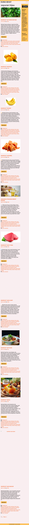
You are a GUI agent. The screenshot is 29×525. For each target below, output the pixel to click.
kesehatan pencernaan (8, 91)
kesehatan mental (13, 177)
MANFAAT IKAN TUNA (7, 245)
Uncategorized (4, 86)
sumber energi (11, 44)
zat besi (2, 45)
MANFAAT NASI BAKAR (7, 486)
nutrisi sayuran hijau (4, 43)
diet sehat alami (4, 41)
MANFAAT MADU (5, 400)
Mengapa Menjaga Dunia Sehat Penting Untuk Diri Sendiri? (24, 14)
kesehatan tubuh (15, 91)
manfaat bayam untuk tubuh (14, 42)
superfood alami (17, 44)
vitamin (4, 93)
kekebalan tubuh (8, 88)
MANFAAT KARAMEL (6, 155)
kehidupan (3, 88)
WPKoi (19, 524)
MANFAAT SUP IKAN (6, 347)
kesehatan (13, 88)
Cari (26, 6)
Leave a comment (5, 46)
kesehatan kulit (6, 131)
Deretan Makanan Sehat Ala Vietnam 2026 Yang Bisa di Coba (24, 26)
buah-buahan (4, 87)
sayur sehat (11, 43)
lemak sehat (10, 41)
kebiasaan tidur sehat (15, 87)
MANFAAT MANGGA (6, 66)
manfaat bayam (6, 42)
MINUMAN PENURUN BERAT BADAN (8, 199)
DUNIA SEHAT (6, 2)
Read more (4, 37)
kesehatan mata (13, 131)
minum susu (9, 324)
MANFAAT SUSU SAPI (7, 300)
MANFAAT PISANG (6, 108)
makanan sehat (8, 92)
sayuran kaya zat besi (5, 44)
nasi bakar (8, 510)
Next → (5, 516)
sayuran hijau (15, 43)
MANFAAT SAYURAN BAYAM (9, 20)
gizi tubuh (9, 87)
